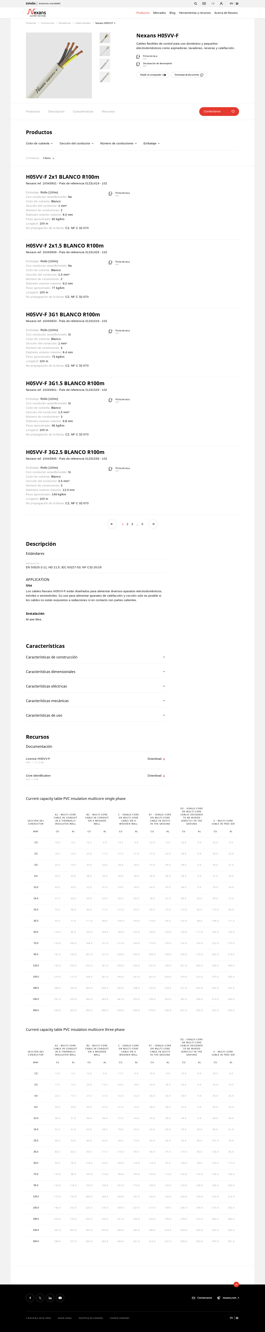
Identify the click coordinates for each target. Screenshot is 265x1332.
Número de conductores (117, 143)
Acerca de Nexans (226, 12)
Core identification (38, 775)
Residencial (65, 23)
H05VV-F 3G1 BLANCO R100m (63, 314)
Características (83, 111)
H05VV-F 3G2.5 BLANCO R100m (65, 451)
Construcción (48, 23)
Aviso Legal (65, 1318)
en (231, 3)
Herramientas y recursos (195, 12)
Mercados (159, 12)
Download (155, 758)
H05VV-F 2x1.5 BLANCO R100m (65, 245)
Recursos (108, 111)
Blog (172, 12)
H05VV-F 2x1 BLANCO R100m (62, 176)
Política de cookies (91, 1318)
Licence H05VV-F (38, 758)
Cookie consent (120, 1318)
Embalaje (150, 143)
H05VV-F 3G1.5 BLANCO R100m (65, 383)
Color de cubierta (38, 143)
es (237, 3)
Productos (143, 12)
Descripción (56, 111)
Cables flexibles (83, 23)
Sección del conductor (75, 143)
